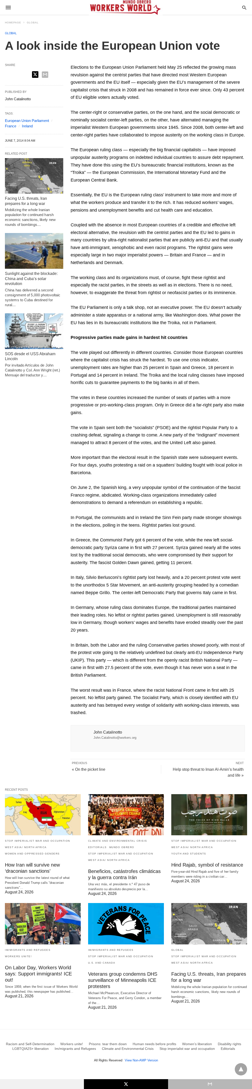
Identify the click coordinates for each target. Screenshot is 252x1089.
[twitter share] (35, 74)
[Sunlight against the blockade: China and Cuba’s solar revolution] (34, 250)
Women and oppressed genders (32, 853)
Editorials (97, 847)
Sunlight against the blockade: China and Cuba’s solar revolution (31, 278)
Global (33, 22)
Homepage (13, 22)
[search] (244, 7)
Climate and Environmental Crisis (117, 840)
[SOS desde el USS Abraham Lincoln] (34, 331)
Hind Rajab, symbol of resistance (207, 865)
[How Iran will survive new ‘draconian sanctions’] (43, 814)
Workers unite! (18, 956)
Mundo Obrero (121, 847)
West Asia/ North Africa (26, 847)
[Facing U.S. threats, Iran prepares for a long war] (34, 176)
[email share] (45, 74)
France (10, 126)
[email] (210, 1084)
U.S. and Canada (101, 962)
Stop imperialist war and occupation (37, 840)
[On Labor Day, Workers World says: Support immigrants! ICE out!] (43, 923)
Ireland (27, 126)
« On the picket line (88, 769)
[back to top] (241, 1069)
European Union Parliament (27, 120)
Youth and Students (188, 853)
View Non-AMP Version (141, 1060)
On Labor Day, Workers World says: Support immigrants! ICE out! (38, 974)
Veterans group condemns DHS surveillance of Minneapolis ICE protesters (122, 980)
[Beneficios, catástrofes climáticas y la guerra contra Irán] (126, 814)
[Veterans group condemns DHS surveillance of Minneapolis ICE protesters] (126, 923)
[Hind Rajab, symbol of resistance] (209, 814)
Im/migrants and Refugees (27, 950)
